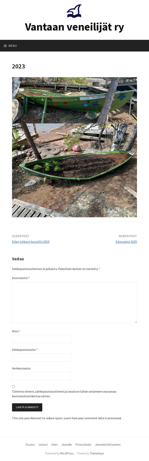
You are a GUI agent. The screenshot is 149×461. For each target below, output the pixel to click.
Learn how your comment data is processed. (92, 418)
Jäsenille (66, 444)
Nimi (16, 331)
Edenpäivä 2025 (126, 242)
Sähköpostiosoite (25, 350)
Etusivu (30, 444)
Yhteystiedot (83, 444)
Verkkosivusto (21, 368)
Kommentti (21, 278)
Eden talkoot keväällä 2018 (30, 242)
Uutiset (43, 444)
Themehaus (97, 453)
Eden (54, 444)
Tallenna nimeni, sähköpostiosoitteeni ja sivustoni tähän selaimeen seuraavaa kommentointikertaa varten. (64, 393)
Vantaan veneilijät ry (74, 26)
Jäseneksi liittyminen (107, 444)
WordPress (67, 453)
